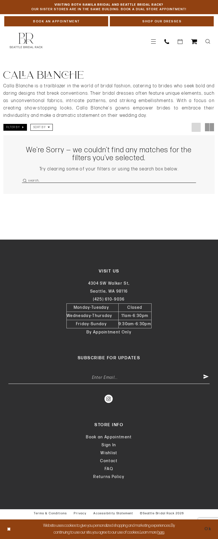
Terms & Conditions (50, 513)
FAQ (109, 468)
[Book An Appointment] (180, 41)
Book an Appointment (109, 437)
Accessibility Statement (113, 513)
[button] (153, 41)
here (161, 532)
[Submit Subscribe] (206, 377)
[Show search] (207, 41)
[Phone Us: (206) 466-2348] (166, 41)
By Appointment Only (109, 332)
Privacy (80, 513)
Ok (208, 529)
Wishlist (109, 453)
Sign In (109, 445)
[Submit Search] (25, 180)
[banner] (26, 40)
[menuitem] (153, 41)
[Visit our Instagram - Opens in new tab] (109, 398)
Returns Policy (109, 476)
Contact (109, 460)
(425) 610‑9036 (109, 299)
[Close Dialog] (9, 529)
